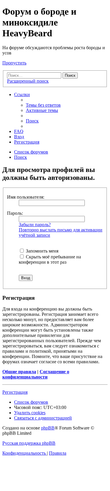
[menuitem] (43, 105)
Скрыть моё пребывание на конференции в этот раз (50, 259)
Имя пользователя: (25, 197)
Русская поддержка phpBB (28, 443)
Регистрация (15, 392)
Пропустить (14, 62)
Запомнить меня (41, 250)
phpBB (48, 427)
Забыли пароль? (35, 224)
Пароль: (15, 213)
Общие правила (19, 371)
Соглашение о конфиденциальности (35, 374)
